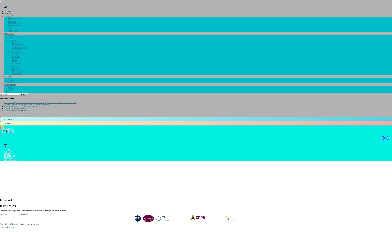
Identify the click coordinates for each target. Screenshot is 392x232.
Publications (12, 36)
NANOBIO (16, 56)
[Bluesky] (387, 138)
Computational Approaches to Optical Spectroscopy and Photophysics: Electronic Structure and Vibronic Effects (40, 103)
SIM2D (14, 60)
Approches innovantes (19, 48)
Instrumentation (17, 74)
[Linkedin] (383, 138)
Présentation (12, 22)
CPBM (10, 89)
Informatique (16, 72)
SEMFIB (11, 92)
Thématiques (12, 40)
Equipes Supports (13, 66)
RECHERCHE (9, 34)
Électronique (16, 68)
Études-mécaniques (18, 70)
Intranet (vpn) (12, 20)
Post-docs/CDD (13, 82)
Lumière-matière (17, 42)
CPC (9, 90)
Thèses (10, 80)
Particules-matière (18, 44)
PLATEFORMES (10, 85)
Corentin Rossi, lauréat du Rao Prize (16, 110)
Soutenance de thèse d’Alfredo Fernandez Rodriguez (21, 106)
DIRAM (15, 54)
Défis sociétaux (17, 49)
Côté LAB (7, 16)
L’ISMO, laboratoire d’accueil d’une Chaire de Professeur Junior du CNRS (28, 105)
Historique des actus (14, 23)
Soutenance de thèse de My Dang (15, 108)
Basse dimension (17, 46)
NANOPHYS (16, 58)
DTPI (10, 87)
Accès (10, 27)
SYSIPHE (15, 62)
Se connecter (8, 119)
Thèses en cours (13, 37)
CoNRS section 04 (14, 31)
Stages (10, 78)
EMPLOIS (7, 76)
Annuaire (11, 29)
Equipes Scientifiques (15, 52)
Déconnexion (8, 123)
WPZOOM (10, 227)
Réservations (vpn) (14, 18)
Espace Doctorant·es (14, 25)
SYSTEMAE (16, 63)
